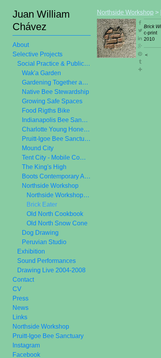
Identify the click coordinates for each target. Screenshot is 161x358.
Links (20, 317)
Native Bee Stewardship (55, 91)
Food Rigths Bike (46, 110)
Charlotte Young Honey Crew (56, 129)
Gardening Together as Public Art (56, 82)
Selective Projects (38, 54)
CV (17, 289)
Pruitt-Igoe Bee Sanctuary (56, 138)
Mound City (38, 148)
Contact (23, 279)
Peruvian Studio (44, 242)
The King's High (44, 167)
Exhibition (31, 251)
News (21, 307)
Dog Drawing (40, 232)
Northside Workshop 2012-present (59, 195)
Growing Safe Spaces (52, 101)
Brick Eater (42, 204)
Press (21, 298)
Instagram (26, 345)
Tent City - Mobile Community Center (56, 157)
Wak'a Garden (41, 73)
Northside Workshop (50, 185)
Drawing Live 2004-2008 (51, 270)
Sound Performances (46, 260)
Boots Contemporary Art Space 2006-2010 (56, 176)
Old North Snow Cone (57, 223)
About (21, 44)
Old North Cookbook (55, 213)
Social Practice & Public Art (54, 63)
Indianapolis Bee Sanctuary (56, 120)
